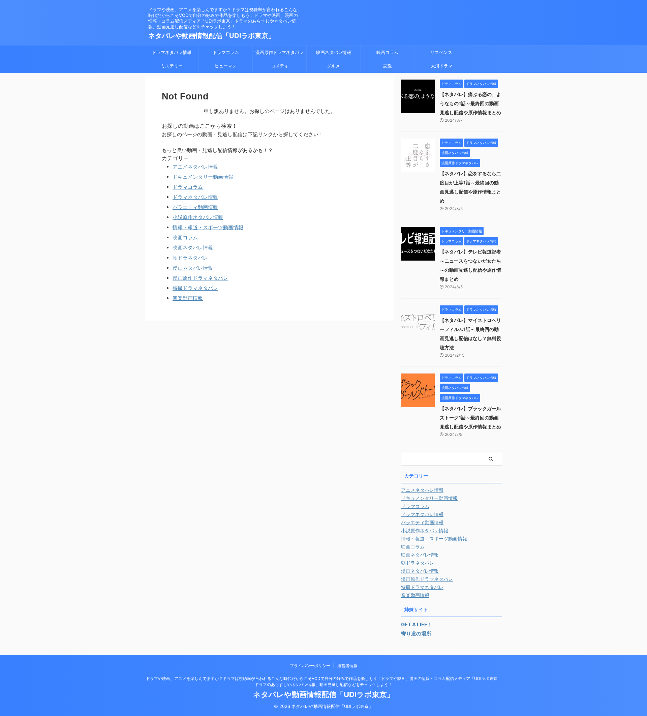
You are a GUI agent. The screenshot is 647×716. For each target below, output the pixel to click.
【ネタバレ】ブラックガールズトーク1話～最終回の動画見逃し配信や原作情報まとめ (470, 417)
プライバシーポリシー (310, 665)
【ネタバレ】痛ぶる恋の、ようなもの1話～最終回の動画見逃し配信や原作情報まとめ (470, 103)
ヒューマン (226, 65)
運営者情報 (347, 665)
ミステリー (172, 65)
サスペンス (441, 52)
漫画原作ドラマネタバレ (279, 52)
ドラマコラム (226, 52)
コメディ (279, 65)
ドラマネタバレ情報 (171, 52)
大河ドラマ (442, 65)
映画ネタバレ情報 (333, 52)
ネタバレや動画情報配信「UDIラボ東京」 (211, 36)
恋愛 (387, 65)
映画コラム (387, 52)
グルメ (333, 65)
